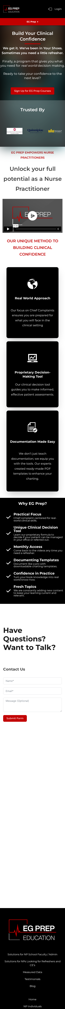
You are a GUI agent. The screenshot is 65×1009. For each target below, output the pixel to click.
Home (32, 999)
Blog (32, 986)
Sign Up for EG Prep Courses (32, 90)
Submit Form (15, 718)
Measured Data (32, 972)
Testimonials (32, 979)
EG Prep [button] (31, 21)
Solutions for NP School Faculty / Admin (32, 954)
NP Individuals (33, 1006)
